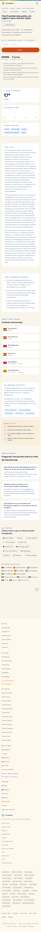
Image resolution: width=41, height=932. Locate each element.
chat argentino (25, 897)
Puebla (6, 580)
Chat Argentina (6, 635)
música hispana (22, 893)
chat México (23, 884)
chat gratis (6, 872)
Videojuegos (26, 551)
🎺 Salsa (4, 754)
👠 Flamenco (6, 761)
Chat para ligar (6, 701)
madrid (19, 8)
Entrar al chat (5, 823)
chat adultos (17, 875)
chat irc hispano (29, 875)
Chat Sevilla (33, 567)
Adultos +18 (7, 547)
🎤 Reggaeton (6, 750)
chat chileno (6, 903)
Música (6, 555)
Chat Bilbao (20, 571)
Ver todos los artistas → (10, 776)
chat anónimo (13, 884)
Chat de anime (6, 740)
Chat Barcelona (21, 567)
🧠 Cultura (5, 793)
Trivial (3, 859)
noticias (12, 893)
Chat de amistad (7, 693)
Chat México (6, 631)
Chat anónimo (6, 736)
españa (12, 8)
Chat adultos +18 (7, 716)
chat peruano (16, 903)
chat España (32, 884)
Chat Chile (5, 643)
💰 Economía (6, 801)
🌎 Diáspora (5, 790)
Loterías (4, 838)
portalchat (5, 8)
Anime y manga (31, 555)
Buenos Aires (25, 580)
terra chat (15, 897)
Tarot (3, 852)
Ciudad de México (10, 577)
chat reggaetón (7, 890)
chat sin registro (17, 872)
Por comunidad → (7, 684)
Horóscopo (5, 845)
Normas (10, 917)
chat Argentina (17, 887)
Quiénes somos (6, 913)
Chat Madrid (8, 567)
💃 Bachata (5, 757)
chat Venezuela (28, 887)
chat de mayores (7, 878)
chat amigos (28, 878)
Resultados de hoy (7, 841)
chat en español (7, 875)
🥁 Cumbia (5, 765)
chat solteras (6, 906)
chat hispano (28, 872)
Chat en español (7, 720)
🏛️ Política (5, 797)
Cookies (4, 917)
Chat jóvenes (6, 712)
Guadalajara (23, 577)
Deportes (17, 555)
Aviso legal (33, 913)
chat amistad (6, 881)
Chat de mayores (7, 724)
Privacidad (23, 913)
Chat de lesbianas (7, 728)
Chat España (6, 628)
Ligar (19, 538)
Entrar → (20, 50)
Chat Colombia (6, 639)
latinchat (31, 893)
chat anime (17, 890)
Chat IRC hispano (7, 732)
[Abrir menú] (37, 3)
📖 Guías (4, 805)
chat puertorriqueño (28, 903)
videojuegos (25, 890)
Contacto (15, 913)
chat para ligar (17, 881)
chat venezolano (17, 900)
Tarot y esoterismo (10, 551)
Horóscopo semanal (8, 848)
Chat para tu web (7, 863)
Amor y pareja (31, 538)
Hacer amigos (8, 538)
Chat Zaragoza (21, 574)
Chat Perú (5, 647)
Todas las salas (6, 827)
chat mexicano (6, 900)
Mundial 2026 (6, 834)
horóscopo (34, 890)
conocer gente (28, 881)
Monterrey (34, 577)
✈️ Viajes (4, 786)
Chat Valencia (8, 571)
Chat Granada (32, 571)
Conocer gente (9, 542)
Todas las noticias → (9, 809)
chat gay (5, 884)
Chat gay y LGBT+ (23, 547)
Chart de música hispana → (10, 773)
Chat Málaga (8, 574)
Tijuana (14, 580)
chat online (6, 897)
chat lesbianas (18, 878)
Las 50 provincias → (8, 680)
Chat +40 (22, 542)
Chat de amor (6, 697)
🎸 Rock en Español (8, 769)
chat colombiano (29, 900)
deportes (5, 893)
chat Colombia (6, 887)
